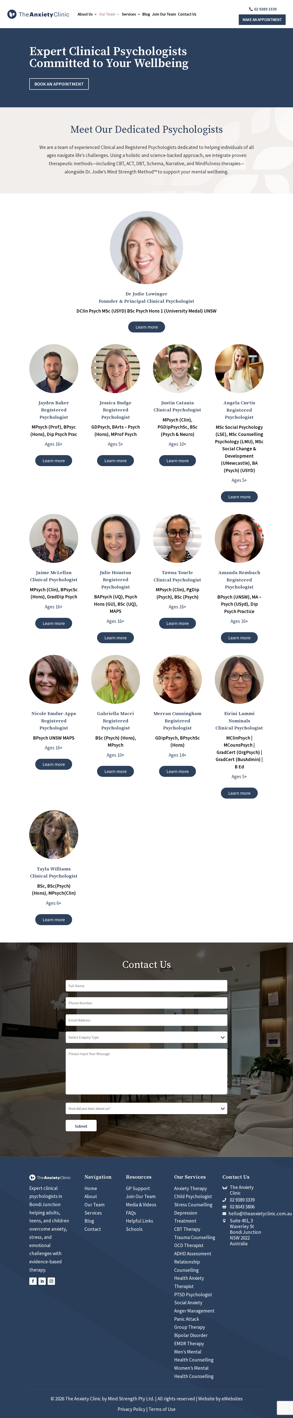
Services (129, 14)
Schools (134, 1229)
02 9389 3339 (265, 9)
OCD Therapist (188, 1245)
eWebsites (232, 1399)
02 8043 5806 (242, 1207)
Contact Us (187, 14)
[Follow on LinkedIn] (42, 1281)
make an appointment (262, 19)
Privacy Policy (131, 1409)
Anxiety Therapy (190, 1188)
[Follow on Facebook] (33, 1281)
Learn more (147, 327)
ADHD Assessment (192, 1254)
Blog (146, 14)
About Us (85, 14)
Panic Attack (186, 1319)
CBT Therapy (187, 1229)
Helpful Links (139, 1221)
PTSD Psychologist (193, 1294)
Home (90, 1188)
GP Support (138, 1188)
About (90, 1196)
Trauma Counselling (194, 1237)
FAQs (131, 1213)
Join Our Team (164, 14)
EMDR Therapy (189, 1343)
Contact (92, 1229)
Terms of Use (162, 1409)
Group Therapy (189, 1327)
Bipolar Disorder (191, 1335)
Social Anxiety (188, 1302)
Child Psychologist (193, 1196)
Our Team (107, 14)
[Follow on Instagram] (51, 1281)
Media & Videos (141, 1205)
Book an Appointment (59, 84)
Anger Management (194, 1311)
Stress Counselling (193, 1205)
